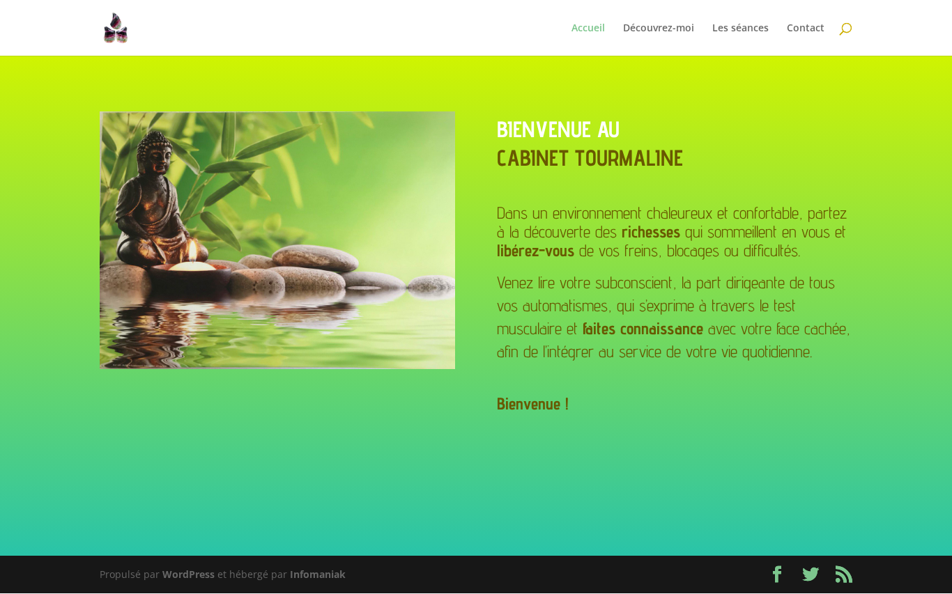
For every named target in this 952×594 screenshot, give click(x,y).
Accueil (588, 28)
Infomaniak (318, 574)
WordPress (188, 574)
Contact (805, 28)
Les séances (740, 28)
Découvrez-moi (658, 28)
